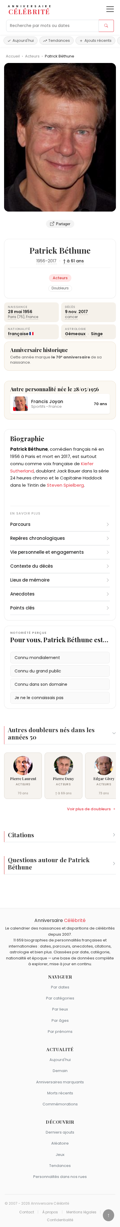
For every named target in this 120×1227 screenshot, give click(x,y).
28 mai (15, 312)
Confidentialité (60, 1220)
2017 (52, 261)
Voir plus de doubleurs (89, 809)
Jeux (60, 1154)
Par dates (60, 987)
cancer (71, 316)
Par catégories (60, 998)
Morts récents (60, 1093)
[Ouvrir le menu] (110, 9)
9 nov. (71, 312)
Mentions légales (81, 1212)
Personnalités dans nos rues (60, 1176)
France (32, 316)
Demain (60, 1070)
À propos (50, 1212)
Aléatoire (60, 1143)
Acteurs (32, 56)
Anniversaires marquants (60, 1082)
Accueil (13, 56)
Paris (12, 316)
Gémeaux (76, 334)
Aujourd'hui (23, 40)
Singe (97, 334)
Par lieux (60, 1009)
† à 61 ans (73, 261)
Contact (26, 1212)
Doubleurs (60, 288)
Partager (63, 224)
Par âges (60, 1020)
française (18, 334)
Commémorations (60, 1104)
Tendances (59, 40)
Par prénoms (60, 1031)
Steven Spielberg (65, 485)
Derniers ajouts (60, 1132)
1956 (40, 261)
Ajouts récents (98, 40)
